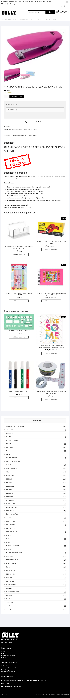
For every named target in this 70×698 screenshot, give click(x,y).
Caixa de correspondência (14, 451)
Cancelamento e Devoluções (9, 668)
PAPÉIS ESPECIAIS (12, 560)
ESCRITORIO (22, 129)
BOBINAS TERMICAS (12, 440)
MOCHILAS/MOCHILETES (14, 553)
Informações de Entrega (8, 671)
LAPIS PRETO (10, 528)
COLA (8, 472)
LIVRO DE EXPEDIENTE (13, 532)
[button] (63, 31)
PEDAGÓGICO (10, 570)
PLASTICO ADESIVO (12, 592)
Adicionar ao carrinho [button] (19, 254)
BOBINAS (9, 437)
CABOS (8, 444)
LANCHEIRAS (10, 521)
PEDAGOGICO (10, 574)
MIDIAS (8, 549)
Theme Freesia (54, 694)
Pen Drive (46, 19)
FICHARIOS (9, 496)
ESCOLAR (14, 129)
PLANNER (9, 588)
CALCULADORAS (11, 458)
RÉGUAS (8, 599)
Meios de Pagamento (7, 670)
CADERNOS (9, 447)
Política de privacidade (7, 666)
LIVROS (8, 535)
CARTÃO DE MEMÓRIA (9, 19)
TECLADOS (9, 602)
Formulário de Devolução (8, 655)
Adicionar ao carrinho (17, 96)
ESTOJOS (9, 489)
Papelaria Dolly (39, 694)
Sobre (3, 651)
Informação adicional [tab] (19, 135)
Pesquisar (50, 12)
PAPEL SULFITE (35, 19)
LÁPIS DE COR (10, 525)
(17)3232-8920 (48, 1)
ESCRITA (9, 482)
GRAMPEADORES (31, 129)
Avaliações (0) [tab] (33, 135)
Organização (10, 556)
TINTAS (8, 606)
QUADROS (9, 595)
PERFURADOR (10, 581)
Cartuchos (23, 19)
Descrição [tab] (7, 135)
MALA (8, 542)
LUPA (8, 539)
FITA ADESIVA (10, 500)
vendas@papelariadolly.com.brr (12, 686)
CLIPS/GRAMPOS (11, 468)
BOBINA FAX (10, 433)
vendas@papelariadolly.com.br (11, 4)
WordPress (66, 694)
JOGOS (8, 518)
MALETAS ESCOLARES (13, 546)
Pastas (8, 567)
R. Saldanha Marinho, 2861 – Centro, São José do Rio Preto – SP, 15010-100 (22, 1)
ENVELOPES (10, 475)
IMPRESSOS (10, 511)
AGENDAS (9, 430)
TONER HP (56, 19)
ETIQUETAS (9, 493)
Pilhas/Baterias (11, 585)
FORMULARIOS (10, 503)
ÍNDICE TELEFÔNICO (12, 514)
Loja (2, 653)
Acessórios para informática (15, 426)
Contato (3, 657)
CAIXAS (8, 454)
